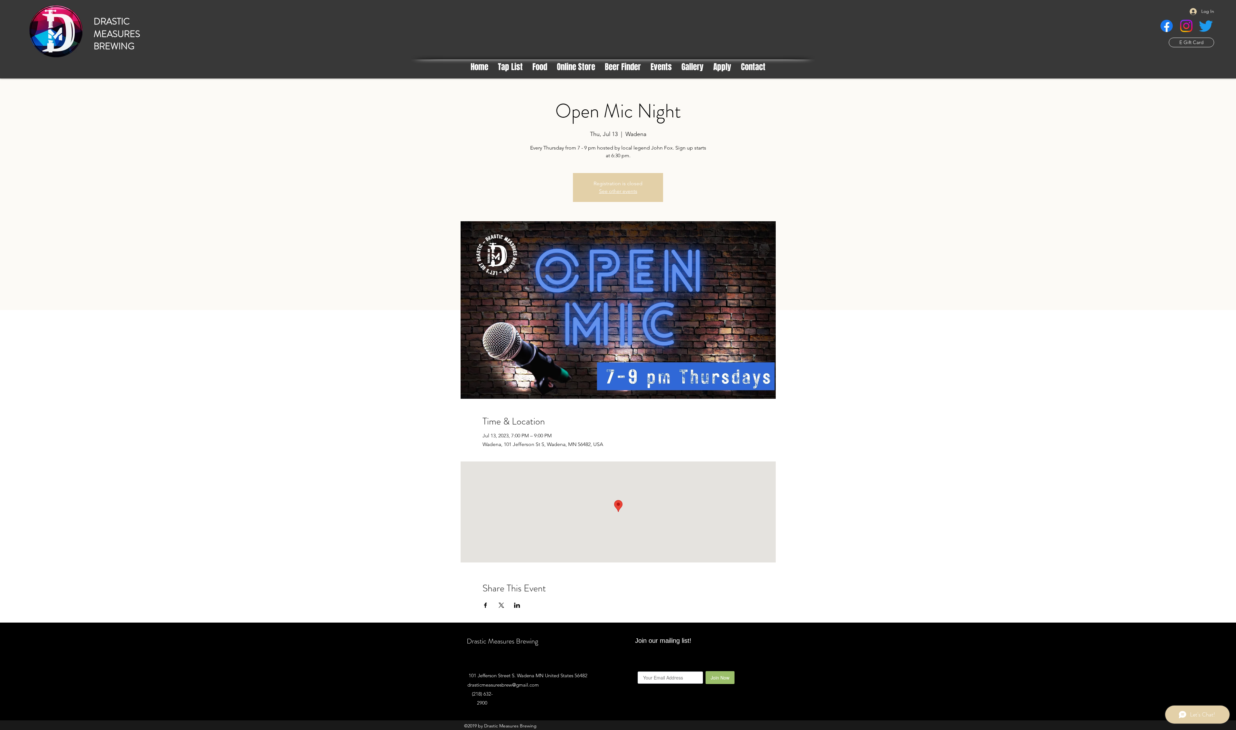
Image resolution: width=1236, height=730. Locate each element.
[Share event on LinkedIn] (517, 605)
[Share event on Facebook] (485, 605)
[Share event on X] (501, 605)
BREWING (114, 46)
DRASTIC (112, 21)
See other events (618, 191)
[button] (623, 66)
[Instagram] (1186, 26)
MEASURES (117, 34)
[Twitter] (1206, 26)
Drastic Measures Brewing (502, 641)
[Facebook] (1166, 26)
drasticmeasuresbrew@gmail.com (503, 685)
